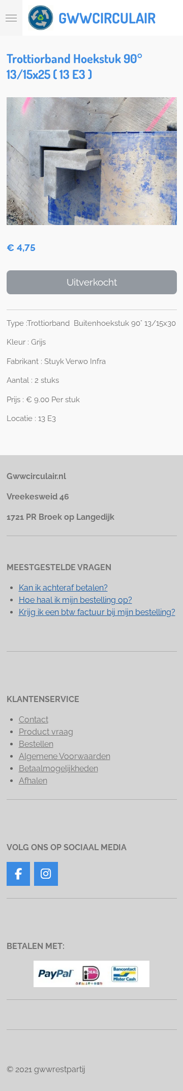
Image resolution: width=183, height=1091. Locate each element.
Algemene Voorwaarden (64, 756)
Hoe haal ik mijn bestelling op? (75, 600)
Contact (33, 719)
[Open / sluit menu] (11, 18)
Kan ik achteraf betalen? (63, 588)
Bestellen (36, 744)
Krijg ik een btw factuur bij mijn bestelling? (97, 612)
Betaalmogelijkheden (58, 768)
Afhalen (33, 781)
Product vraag (46, 732)
